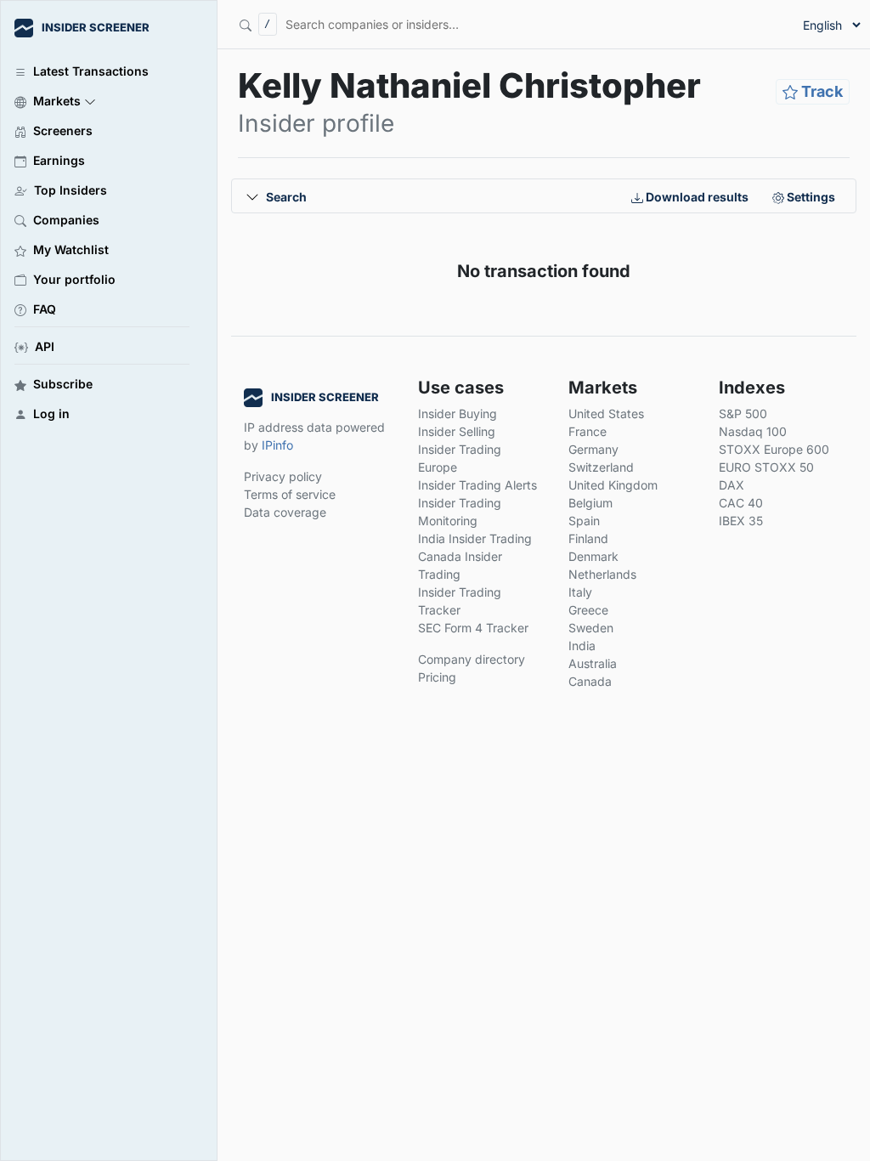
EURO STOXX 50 (766, 467)
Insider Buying (457, 413)
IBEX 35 (741, 520)
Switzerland (601, 467)
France (587, 431)
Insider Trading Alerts (477, 485)
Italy (580, 592)
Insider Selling (456, 431)
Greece (588, 610)
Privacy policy (283, 476)
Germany (593, 449)
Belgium (590, 503)
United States (606, 413)
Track (820, 91)
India (582, 645)
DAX (731, 485)
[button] (101, 100)
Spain (584, 520)
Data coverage (285, 512)
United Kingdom (613, 485)
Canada (590, 681)
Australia (592, 663)
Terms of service (290, 494)
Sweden (590, 627)
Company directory (471, 659)
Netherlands (602, 574)
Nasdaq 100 (753, 431)
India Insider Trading (475, 538)
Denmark (593, 556)
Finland (588, 538)
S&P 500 (743, 413)
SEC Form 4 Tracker (473, 627)
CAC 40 (741, 503)
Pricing (437, 677)
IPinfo (277, 445)
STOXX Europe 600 (774, 449)
